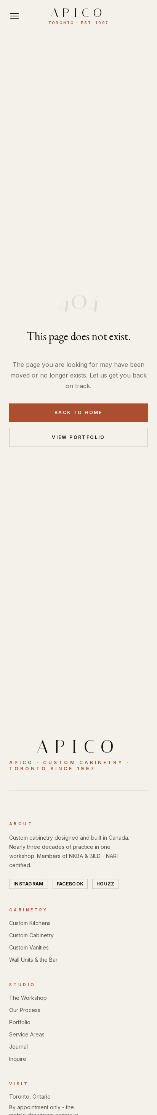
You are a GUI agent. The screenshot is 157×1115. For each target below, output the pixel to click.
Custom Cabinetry (31, 935)
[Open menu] (14, 16)
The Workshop (28, 998)
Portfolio (19, 1022)
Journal (18, 1046)
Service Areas (27, 1034)
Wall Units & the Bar (33, 959)
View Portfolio (78, 437)
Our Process (24, 1010)
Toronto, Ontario (30, 1096)
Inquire (17, 1059)
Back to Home (78, 412)
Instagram (28, 884)
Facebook (70, 884)
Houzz (105, 884)
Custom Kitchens (30, 923)
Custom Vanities (29, 947)
